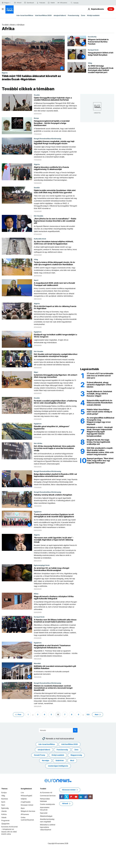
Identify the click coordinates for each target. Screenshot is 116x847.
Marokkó (37, 663)
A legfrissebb (25, 802)
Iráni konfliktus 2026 (43, 15)
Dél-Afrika (38, 443)
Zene (83, 15)
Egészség (5, 808)
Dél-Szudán (38, 216)
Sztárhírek (60, 760)
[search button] (71, 3)
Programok (5, 820)
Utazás (4, 811)
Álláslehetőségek (46, 816)
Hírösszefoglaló (26, 796)
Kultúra (4, 814)
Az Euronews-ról (46, 792)
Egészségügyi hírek (42, 565)
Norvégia (45, 760)
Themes (4, 789)
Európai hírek (93, 50)
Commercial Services (48, 796)
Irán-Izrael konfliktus (25, 15)
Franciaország (73, 15)
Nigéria (4, 73)
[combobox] (83, 3)
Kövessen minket (27, 805)
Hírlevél (65, 803)
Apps (23, 808)
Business (4, 799)
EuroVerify (92, 37)
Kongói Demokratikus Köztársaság (47, 138)
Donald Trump (39, 755)
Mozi (72, 760)
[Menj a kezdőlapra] (9, 9)
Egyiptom (37, 332)
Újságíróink (5, 824)
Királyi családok (93, 15)
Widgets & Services (28, 811)
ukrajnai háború (60, 15)
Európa (4, 792)
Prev (19, 714)
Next (96, 714)
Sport (36, 280)
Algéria (37, 164)
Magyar (6, 2)
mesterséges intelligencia (58, 766)
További (43, 789)
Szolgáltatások (26, 789)
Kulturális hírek (40, 239)
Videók (3, 817)
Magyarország (76, 755)
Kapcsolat (43, 813)
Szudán (37, 95)
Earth (3, 802)
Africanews (25, 814)
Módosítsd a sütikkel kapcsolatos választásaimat (47, 827)
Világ (90, 63)
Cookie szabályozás (47, 804)
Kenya (36, 118)
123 (88, 714)
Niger (36, 372)
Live (110, 9)
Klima (36, 593)
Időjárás (24, 799)
